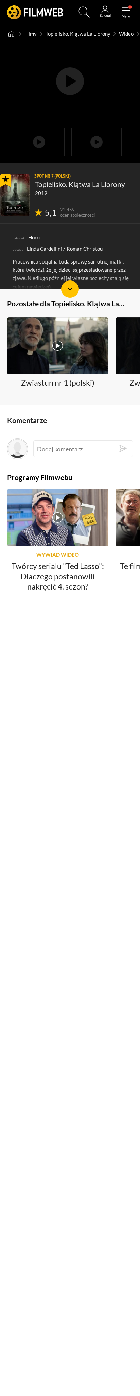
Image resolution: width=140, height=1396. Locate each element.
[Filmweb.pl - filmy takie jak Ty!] (35, 12)
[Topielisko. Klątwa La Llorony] (15, 195)
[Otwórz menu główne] (126, 12)
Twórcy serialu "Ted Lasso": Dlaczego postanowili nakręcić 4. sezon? (58, 576)
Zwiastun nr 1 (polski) (57, 383)
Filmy (30, 34)
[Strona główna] (11, 33)
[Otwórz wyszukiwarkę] (84, 12)
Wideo (126, 34)
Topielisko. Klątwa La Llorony (78, 34)
